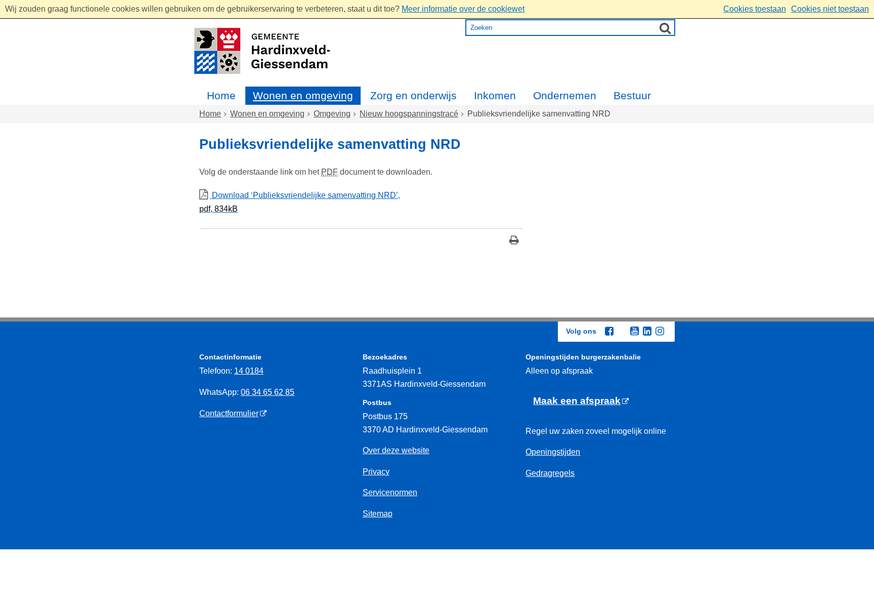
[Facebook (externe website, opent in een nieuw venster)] (609, 331)
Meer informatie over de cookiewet (463, 9)
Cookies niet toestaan (830, 9)
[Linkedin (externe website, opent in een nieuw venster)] (646, 331)
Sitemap (377, 513)
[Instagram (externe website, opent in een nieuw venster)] (659, 331)
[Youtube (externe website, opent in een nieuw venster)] (634, 331)
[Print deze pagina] (514, 241)
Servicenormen (390, 492)
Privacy (376, 471)
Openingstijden (553, 452)
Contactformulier (228, 413)
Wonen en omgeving (303, 95)
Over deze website (396, 450)
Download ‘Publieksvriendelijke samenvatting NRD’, (299, 202)
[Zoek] (665, 27)
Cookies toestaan (754, 9)
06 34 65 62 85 (267, 392)
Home (221, 95)
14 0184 (249, 371)
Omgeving (332, 113)
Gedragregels (550, 473)
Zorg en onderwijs (413, 95)
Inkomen (495, 95)
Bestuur (632, 95)
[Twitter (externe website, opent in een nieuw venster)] (621, 332)
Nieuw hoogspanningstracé (409, 113)
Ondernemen (564, 95)
